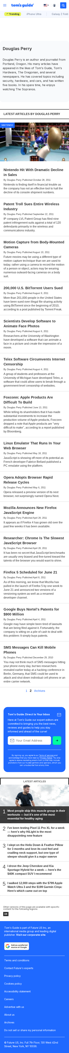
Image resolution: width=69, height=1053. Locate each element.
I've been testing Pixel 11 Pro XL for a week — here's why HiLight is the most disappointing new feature (36, 831)
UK (5, 914)
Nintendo (7, 125)
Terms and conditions (16, 960)
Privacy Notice (46, 758)
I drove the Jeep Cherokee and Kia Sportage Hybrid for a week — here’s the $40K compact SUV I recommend (34, 869)
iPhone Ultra (34, 14)
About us (9, 1014)
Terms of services (46, 755)
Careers (9, 999)
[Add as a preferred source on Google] (16, 946)
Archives (39, 691)
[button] (63, 5)
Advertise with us (14, 1006)
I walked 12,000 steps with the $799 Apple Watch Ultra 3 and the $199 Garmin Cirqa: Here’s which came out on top (34, 887)
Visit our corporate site (30, 934)
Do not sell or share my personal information (30, 1030)
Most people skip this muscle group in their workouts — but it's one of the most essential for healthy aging (36, 814)
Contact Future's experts (18, 968)
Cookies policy (13, 983)
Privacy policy (12, 975)
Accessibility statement (17, 991)
